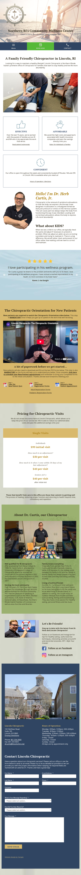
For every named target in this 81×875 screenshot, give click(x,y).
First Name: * (9, 773)
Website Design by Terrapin (14, 857)
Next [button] (77, 275)
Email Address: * (47, 773)
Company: (8, 787)
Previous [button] (4, 275)
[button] (8, 92)
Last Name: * (9, 780)
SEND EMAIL (13, 846)
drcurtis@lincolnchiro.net (14, 744)
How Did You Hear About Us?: (14, 807)
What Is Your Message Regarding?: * (17, 798)
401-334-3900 (16, 740)
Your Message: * (10, 816)
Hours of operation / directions (40, 181)
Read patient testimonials (21, 144)
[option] (40, 275)
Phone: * (45, 780)
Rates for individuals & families (59, 144)
